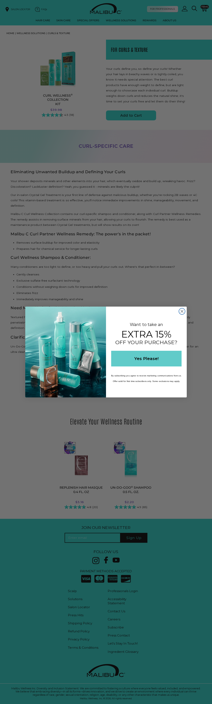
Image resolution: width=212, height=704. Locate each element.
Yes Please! (146, 358)
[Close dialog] (182, 311)
